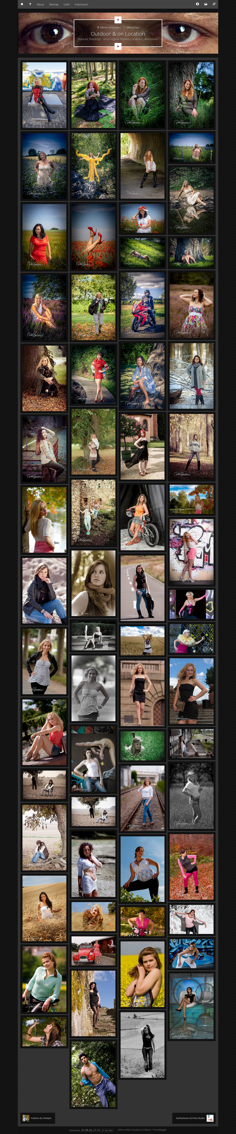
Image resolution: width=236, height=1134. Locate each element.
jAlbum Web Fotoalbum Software (134, 1129)
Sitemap (54, 4)
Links (67, 4)
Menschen (133, 27)
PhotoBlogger (160, 1129)
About (40, 4)
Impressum (81, 4)
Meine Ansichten (110, 27)
